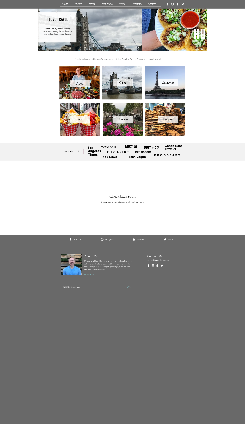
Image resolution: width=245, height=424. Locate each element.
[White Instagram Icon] (172, 4)
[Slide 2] (122, 46)
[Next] (204, 29)
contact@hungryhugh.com (158, 260)
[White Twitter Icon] (182, 4)
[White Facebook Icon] (167, 4)
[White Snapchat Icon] (177, 4)
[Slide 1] (119, 47)
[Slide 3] (125, 46)
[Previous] (41, 29)
